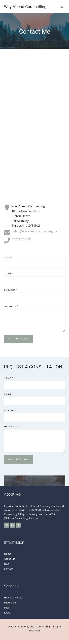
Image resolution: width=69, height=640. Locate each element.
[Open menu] (62, 6)
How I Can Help (13, 597)
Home (7, 553)
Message (11, 306)
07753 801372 (21, 239)
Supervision (10, 602)
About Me (9, 558)
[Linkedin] (18, 525)
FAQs (7, 612)
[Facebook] (12, 525)
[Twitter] (6, 525)
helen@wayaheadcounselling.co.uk (36, 231)
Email (9, 274)
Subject (10, 290)
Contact (8, 568)
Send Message (18, 339)
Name (8, 258)
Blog (6, 563)
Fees (7, 607)
